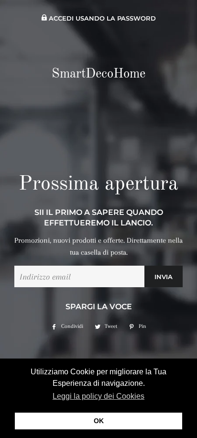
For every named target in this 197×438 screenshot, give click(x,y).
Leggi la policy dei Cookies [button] (98, 396)
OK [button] (99, 421)
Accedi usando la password (101, 18)
